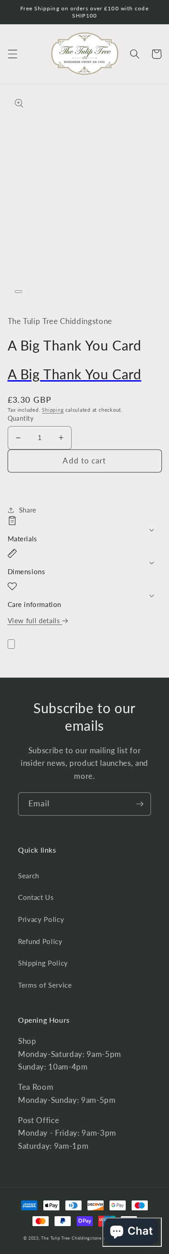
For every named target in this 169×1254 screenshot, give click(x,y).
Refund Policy (40, 941)
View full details (35, 620)
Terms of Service (45, 985)
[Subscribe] (140, 804)
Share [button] (28, 510)
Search (28, 876)
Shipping (53, 410)
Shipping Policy (43, 963)
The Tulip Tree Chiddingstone (71, 1238)
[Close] (11, 644)
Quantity (21, 418)
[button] (12, 54)
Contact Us (36, 897)
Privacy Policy (41, 919)
